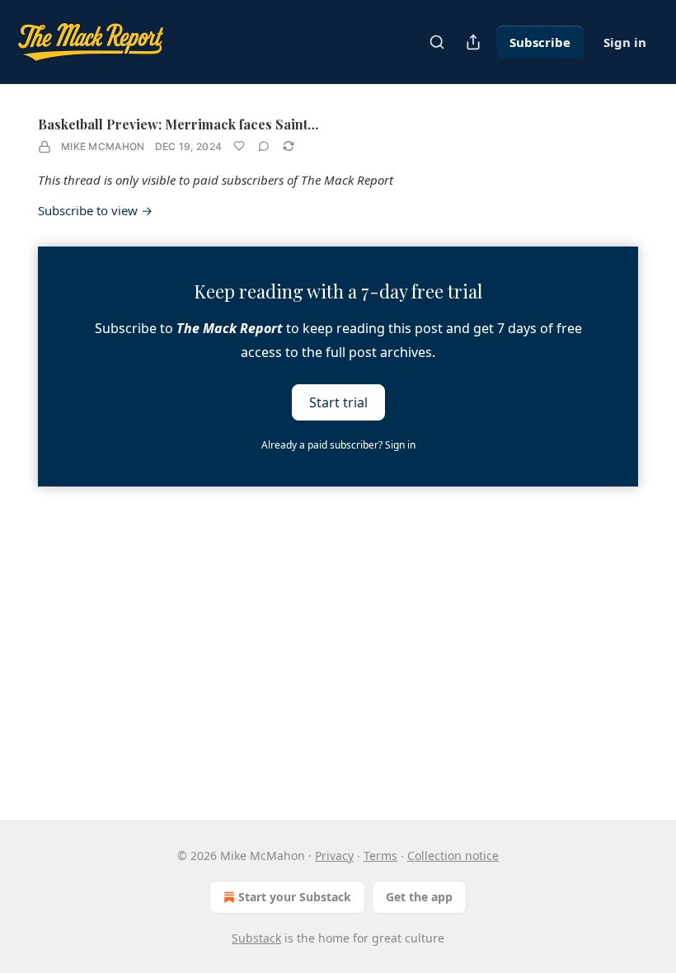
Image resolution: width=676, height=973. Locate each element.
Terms (380, 855)
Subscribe (539, 42)
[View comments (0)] (264, 146)
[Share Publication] (473, 42)
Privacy (334, 855)
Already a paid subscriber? (338, 445)
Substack (256, 938)
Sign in (624, 42)
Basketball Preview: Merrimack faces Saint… (178, 124)
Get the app (419, 897)
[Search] (436, 42)
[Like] (239, 146)
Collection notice (453, 855)
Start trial (338, 402)
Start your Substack (294, 897)
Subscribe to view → (95, 210)
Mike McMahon (103, 146)
